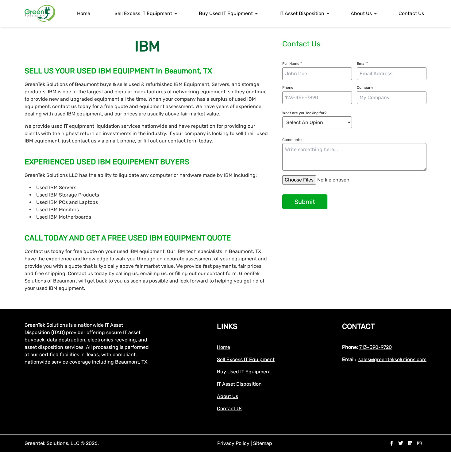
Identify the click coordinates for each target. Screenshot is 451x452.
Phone (287, 87)
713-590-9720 (375, 347)
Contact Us (411, 13)
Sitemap (262, 443)
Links (227, 326)
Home (83, 13)
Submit (305, 201)
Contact (358, 326)
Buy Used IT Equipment (226, 13)
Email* (362, 63)
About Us (361, 13)
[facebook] (391, 443)
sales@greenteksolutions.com (392, 359)
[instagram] (419, 443)
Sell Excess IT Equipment (143, 13)
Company (365, 87)
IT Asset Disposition (301, 13)
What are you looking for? (304, 113)
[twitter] (400, 443)
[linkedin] (410, 443)
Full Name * (292, 63)
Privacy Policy (234, 443)
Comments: (292, 140)
